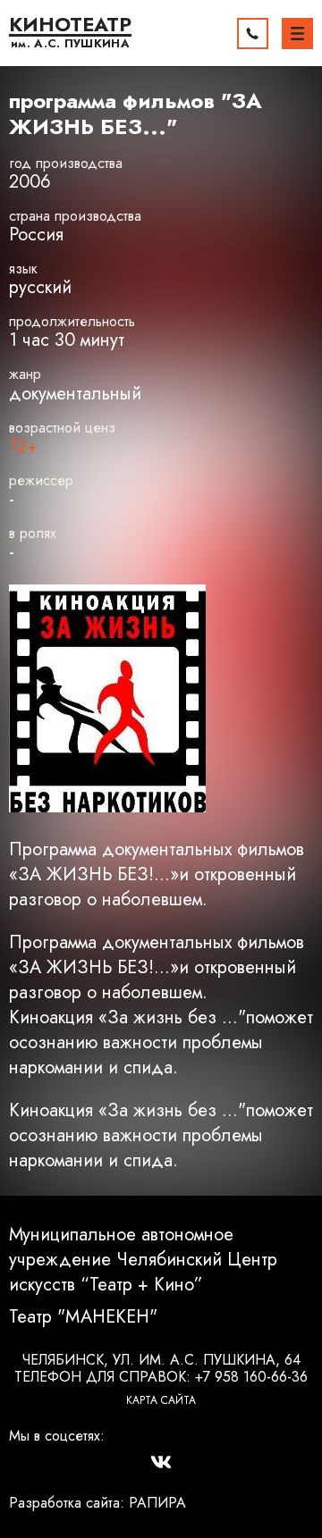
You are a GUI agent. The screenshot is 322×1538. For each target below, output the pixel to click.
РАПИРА (157, 1502)
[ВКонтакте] (161, 1462)
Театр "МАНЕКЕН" (83, 1317)
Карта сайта (161, 1400)
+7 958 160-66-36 (251, 1376)
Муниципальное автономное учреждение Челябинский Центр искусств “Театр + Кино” (143, 1260)
